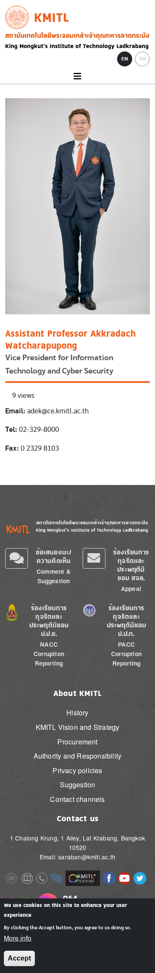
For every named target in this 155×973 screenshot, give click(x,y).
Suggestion (78, 784)
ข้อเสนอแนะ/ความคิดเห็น (54, 556)
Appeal (131, 588)
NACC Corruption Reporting (49, 653)
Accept (19, 958)
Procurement (77, 742)
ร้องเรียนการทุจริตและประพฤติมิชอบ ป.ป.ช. (49, 621)
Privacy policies (77, 770)
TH (142, 58)
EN (124, 58)
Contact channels (77, 799)
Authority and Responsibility (78, 756)
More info (17, 938)
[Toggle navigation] (77, 76)
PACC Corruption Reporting (126, 653)
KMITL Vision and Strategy (78, 727)
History (77, 712)
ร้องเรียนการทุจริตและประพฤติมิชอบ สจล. (131, 565)
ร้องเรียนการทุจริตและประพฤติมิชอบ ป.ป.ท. (126, 621)
